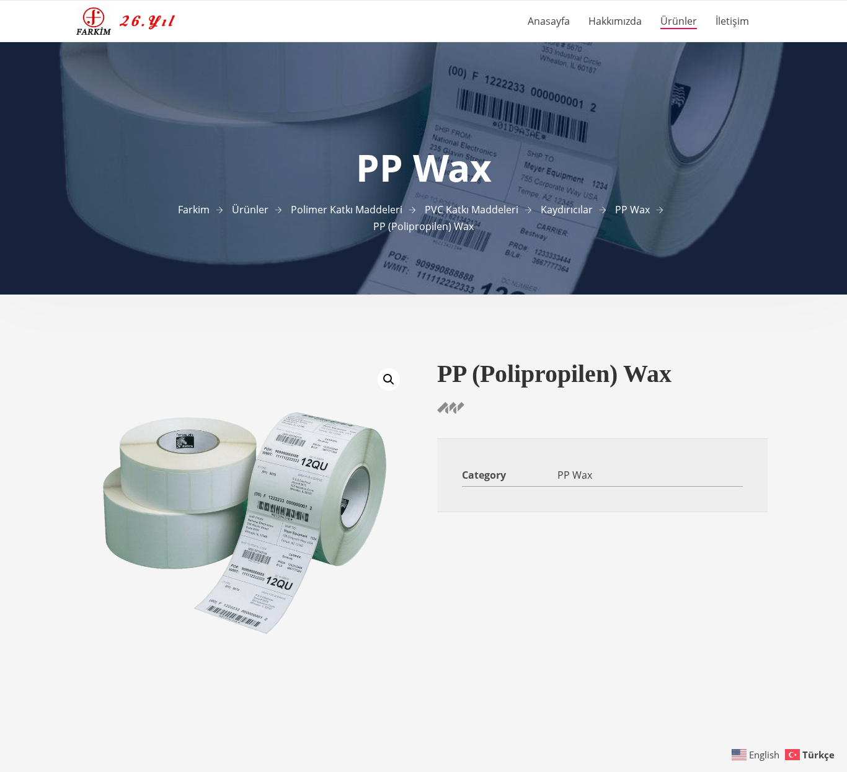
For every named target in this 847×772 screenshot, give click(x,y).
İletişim (732, 21)
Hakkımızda (615, 21)
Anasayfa (549, 21)
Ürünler (678, 21)
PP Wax (574, 475)
